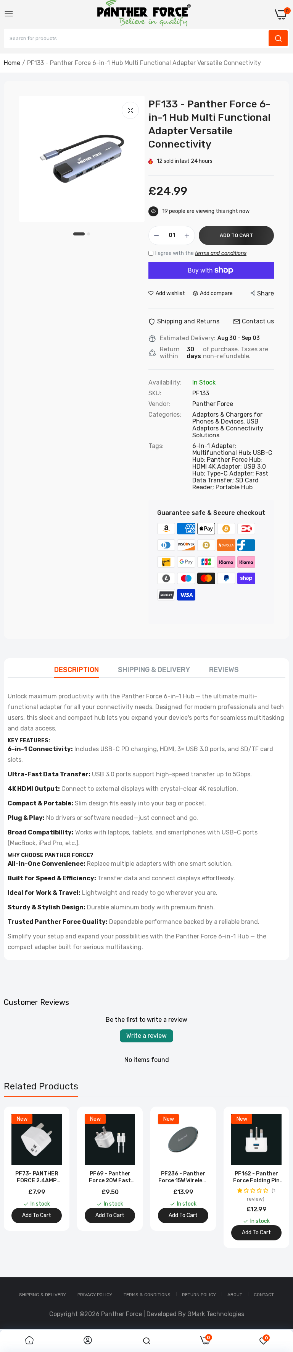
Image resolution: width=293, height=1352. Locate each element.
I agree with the (200, 253)
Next (270, 1177)
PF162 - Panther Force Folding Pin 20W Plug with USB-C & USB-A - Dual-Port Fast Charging (256, 1177)
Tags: (156, 446)
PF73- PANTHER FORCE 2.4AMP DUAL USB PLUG (36, 1177)
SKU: (154, 393)
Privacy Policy (94, 1294)
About (234, 1294)
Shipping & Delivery (154, 669)
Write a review (146, 1035)
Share (265, 293)
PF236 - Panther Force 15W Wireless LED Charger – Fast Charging (183, 1177)
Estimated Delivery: (188, 338)
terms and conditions (220, 253)
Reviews (224, 669)
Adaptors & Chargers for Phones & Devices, (227, 418)
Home (12, 63)
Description (76, 669)
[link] (29, 1341)
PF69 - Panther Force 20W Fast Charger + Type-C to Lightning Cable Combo (110, 1177)
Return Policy (199, 1294)
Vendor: (159, 404)
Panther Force (212, 403)
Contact (264, 1294)
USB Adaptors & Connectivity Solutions (227, 428)
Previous (22, 1177)
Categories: (164, 414)
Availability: (165, 382)
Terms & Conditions (147, 1294)
